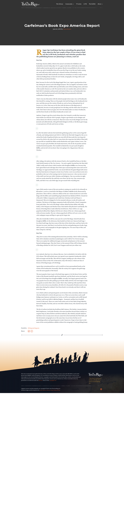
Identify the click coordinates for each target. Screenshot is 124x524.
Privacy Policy (49, 390)
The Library (59, 4)
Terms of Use (57, 390)
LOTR (85, 4)
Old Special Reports (33, 328)
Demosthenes (67, 29)
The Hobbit (92, 4)
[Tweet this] (29, 331)
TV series (78, 4)
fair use (40, 380)
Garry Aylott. (43, 390)
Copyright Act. (52, 380)
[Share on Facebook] (32, 331)
